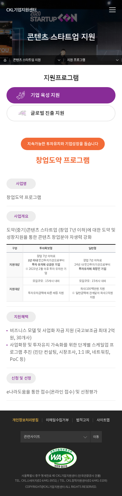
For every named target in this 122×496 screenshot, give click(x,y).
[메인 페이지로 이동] (5, 60)
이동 (96, 437)
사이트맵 (103, 420)
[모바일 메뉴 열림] (112, 9)
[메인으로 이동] (21, 10)
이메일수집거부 (57, 420)
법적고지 (82, 420)
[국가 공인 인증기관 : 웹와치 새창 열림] (61, 458)
